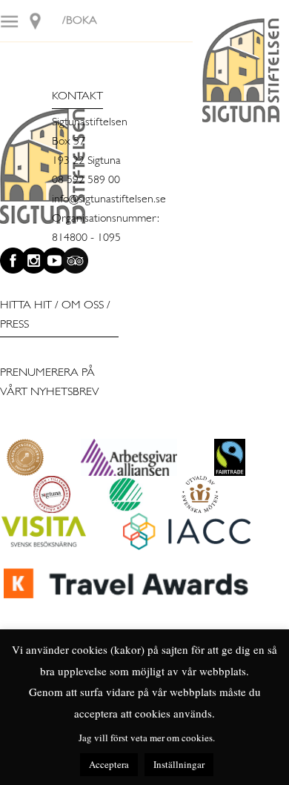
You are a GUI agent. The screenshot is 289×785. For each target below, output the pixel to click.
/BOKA (79, 21)
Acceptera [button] (109, 764)
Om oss (83, 305)
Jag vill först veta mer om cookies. (147, 737)
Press (14, 325)
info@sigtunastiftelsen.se (109, 199)
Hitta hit (26, 305)
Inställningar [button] (179, 764)
